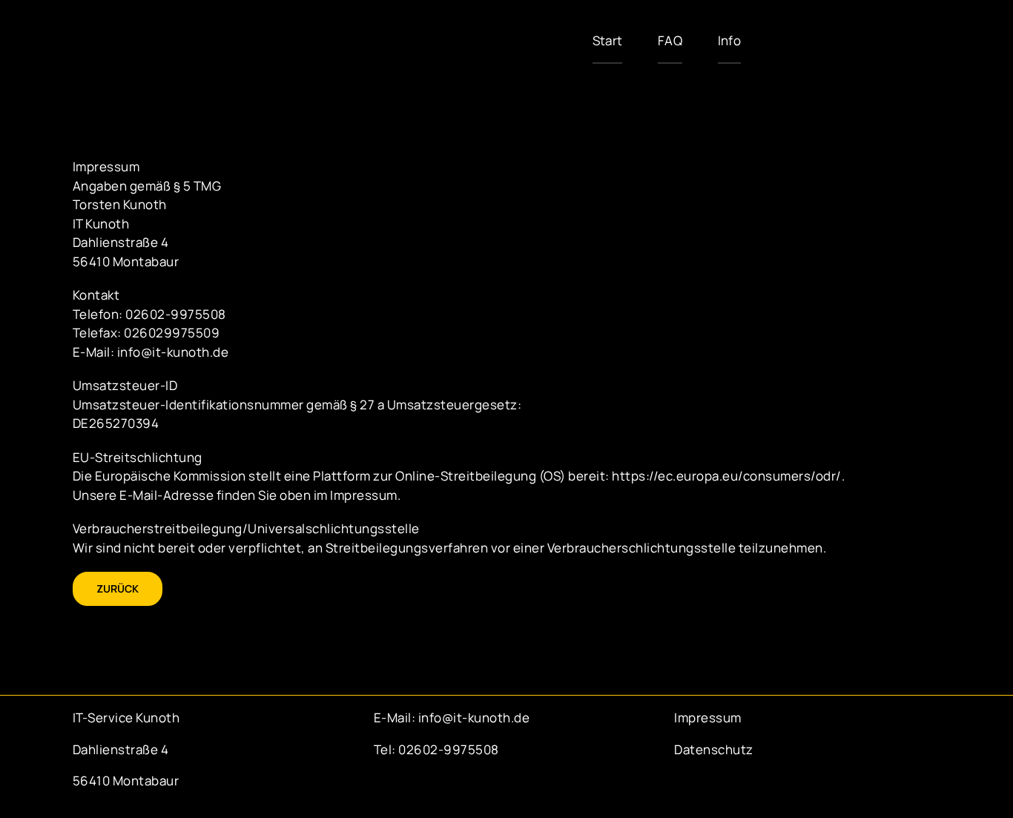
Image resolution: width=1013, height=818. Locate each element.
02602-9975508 (448, 749)
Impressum (708, 717)
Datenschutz (713, 749)
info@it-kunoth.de (472, 717)
